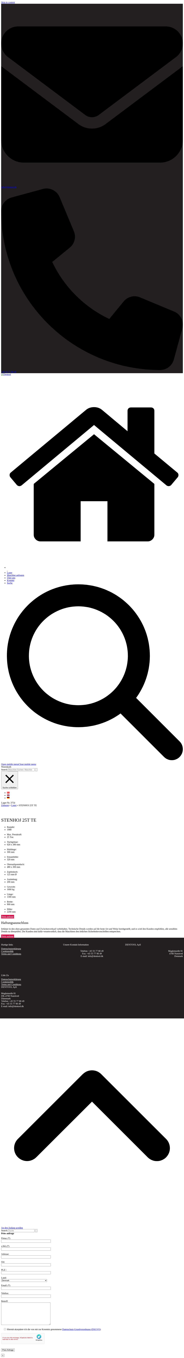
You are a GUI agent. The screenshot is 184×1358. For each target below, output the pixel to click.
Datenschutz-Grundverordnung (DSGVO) (81, 1329)
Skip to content (8, 2)
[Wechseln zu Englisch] (8, 795)
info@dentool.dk (9, 187)
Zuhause (5, 805)
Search (4, 769)
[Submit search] (36, 769)
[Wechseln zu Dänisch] (8, 792)
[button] (18, 764)
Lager (14, 805)
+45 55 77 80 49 (8, 372)
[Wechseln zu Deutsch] (8, 798)
